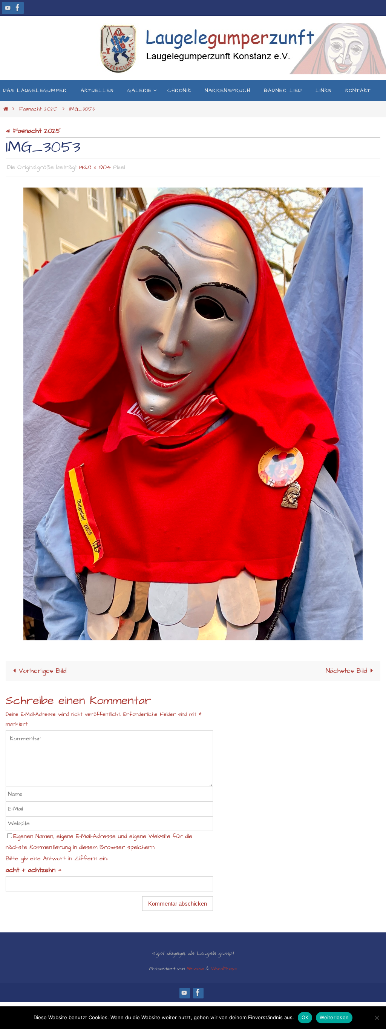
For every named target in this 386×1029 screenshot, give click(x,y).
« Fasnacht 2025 (33, 130)
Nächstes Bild (346, 668)
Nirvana (195, 966)
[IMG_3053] (193, 411)
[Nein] (376, 1017)
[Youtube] (8, 8)
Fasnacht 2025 (38, 109)
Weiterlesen (334, 1017)
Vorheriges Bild (42, 668)
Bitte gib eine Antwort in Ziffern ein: (57, 856)
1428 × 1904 (95, 166)
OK (305, 1017)
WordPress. (224, 966)
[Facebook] (18, 8)
